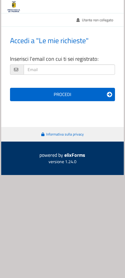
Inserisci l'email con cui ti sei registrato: (54, 59)
